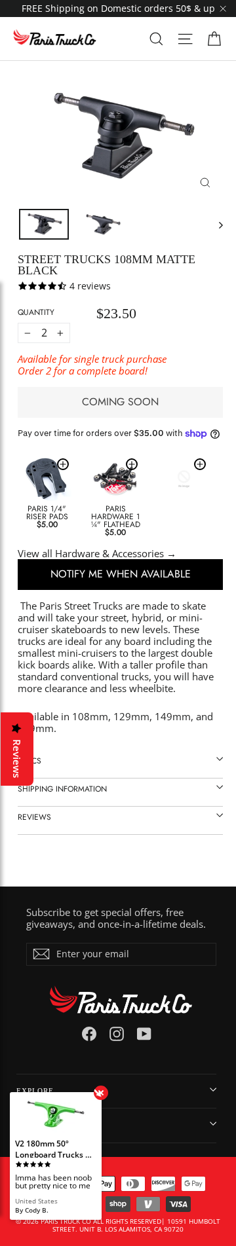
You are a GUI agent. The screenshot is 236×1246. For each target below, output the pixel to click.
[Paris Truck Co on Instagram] (116, 1034)
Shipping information (62, 789)
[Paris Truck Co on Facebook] (89, 1034)
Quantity (36, 312)
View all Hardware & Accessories (91, 553)
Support (34, 1125)
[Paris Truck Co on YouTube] (144, 1034)
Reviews (34, 817)
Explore (35, 1091)
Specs (29, 761)
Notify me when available (120, 573)
